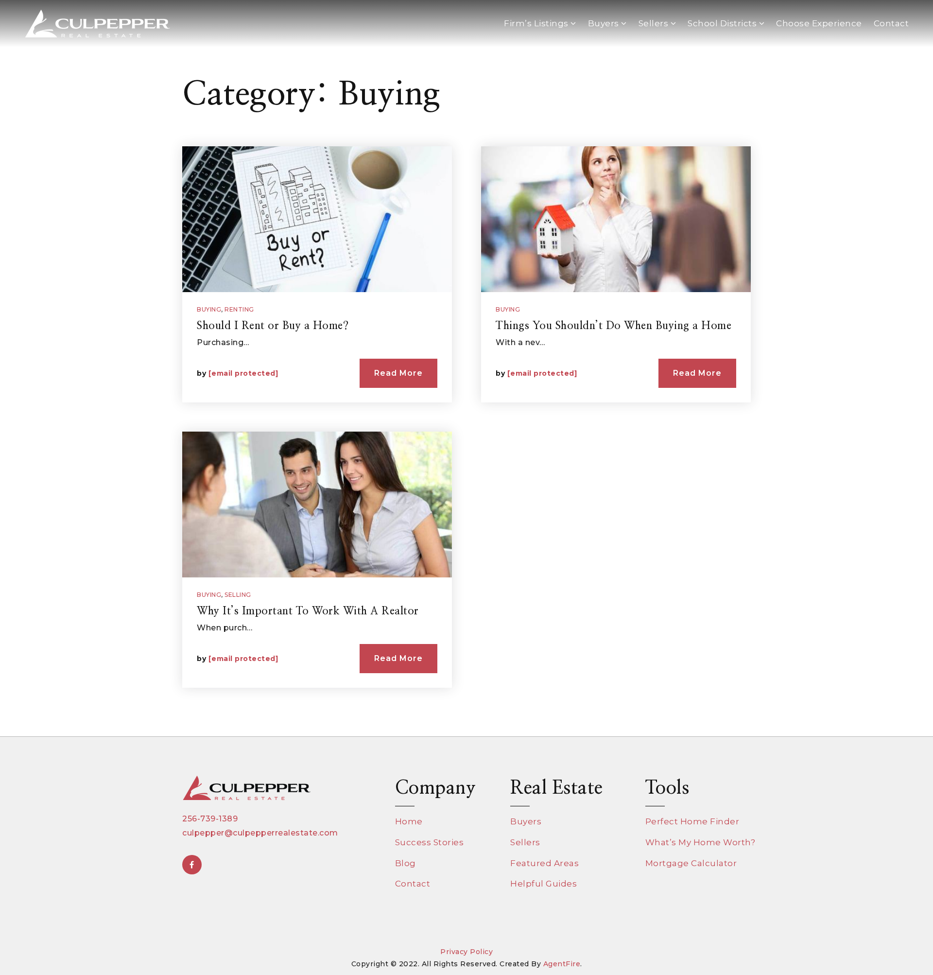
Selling (238, 594)
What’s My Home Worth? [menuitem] (700, 842)
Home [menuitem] (409, 821)
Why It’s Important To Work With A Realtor (308, 611)
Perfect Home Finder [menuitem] (692, 821)
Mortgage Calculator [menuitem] (691, 863)
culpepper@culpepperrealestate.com (260, 832)
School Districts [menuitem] (723, 23)
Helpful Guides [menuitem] (543, 883)
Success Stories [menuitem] (429, 842)
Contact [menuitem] (891, 23)
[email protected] (243, 373)
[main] (466, 368)
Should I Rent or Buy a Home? (272, 325)
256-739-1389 (210, 818)
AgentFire (562, 963)
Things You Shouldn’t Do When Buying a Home (613, 325)
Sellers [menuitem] (655, 23)
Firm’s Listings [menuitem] (537, 23)
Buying (209, 309)
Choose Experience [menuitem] (819, 23)
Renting (239, 309)
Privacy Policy (466, 951)
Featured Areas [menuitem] (544, 863)
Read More (398, 373)
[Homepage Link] (97, 23)
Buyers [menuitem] (605, 23)
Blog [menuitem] (405, 863)
